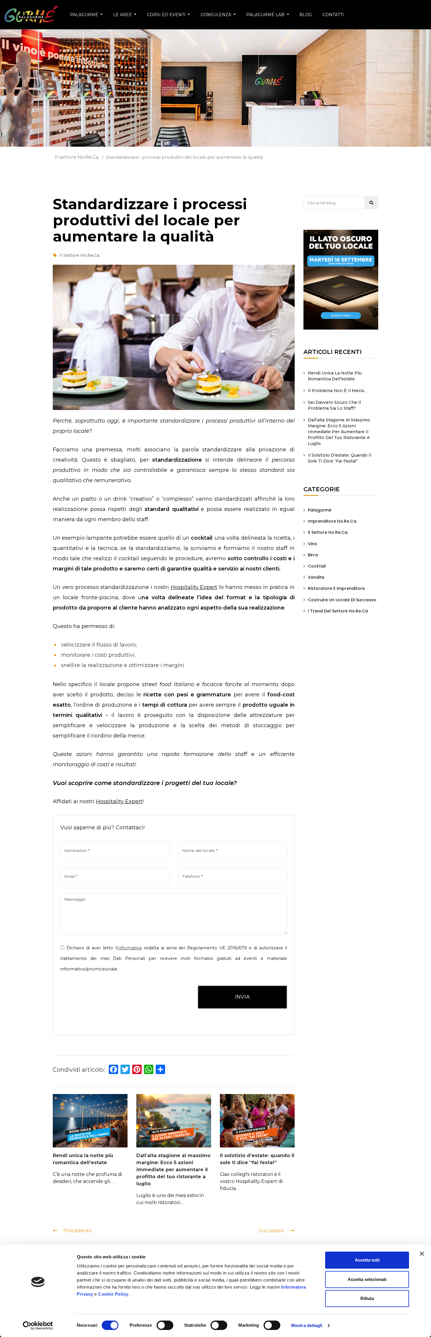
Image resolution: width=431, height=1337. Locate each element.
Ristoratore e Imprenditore (336, 588)
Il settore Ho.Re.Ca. (77, 157)
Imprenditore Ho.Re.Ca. (332, 521)
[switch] (165, 1325)
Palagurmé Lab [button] (266, 14)
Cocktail (317, 566)
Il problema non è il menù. (336, 390)
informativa (129, 948)
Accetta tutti (367, 1259)
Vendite (316, 577)
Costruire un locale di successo (342, 600)
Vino (312, 544)
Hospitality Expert (194, 587)
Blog (305, 14)
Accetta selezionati (367, 1279)
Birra (313, 555)
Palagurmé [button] (84, 14)
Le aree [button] (123, 14)
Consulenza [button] (217, 14)
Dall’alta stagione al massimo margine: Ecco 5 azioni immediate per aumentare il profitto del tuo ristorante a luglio (173, 1169)
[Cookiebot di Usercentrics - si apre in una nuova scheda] (38, 1325)
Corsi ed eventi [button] (167, 14)
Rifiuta (367, 1298)
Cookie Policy (113, 1294)
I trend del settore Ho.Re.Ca (338, 611)
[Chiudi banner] (422, 1254)
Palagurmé (319, 510)
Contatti (333, 14)
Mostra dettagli (307, 1325)
